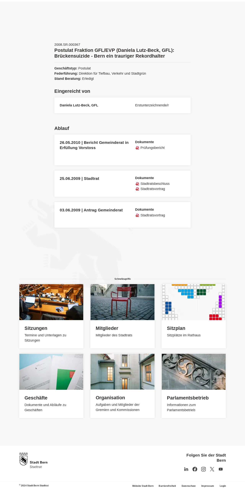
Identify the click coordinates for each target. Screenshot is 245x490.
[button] (220, 469)
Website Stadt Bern (143, 486)
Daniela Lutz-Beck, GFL (79, 105)
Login (223, 486)
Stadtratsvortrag (152, 189)
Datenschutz (189, 486)
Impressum (207, 486)
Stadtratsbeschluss (155, 184)
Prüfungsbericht (152, 148)
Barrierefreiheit (167, 486)
